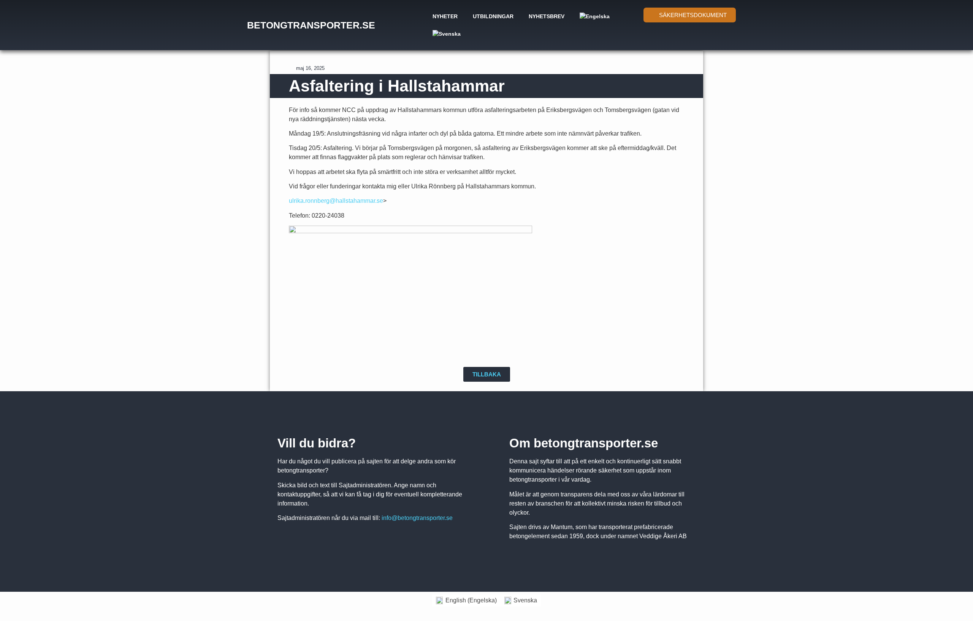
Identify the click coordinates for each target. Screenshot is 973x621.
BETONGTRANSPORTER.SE (311, 25)
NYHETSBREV (546, 16)
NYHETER (445, 16)
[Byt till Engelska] (594, 16)
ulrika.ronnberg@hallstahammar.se (336, 201)
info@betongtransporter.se (417, 518)
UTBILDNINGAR (493, 16)
